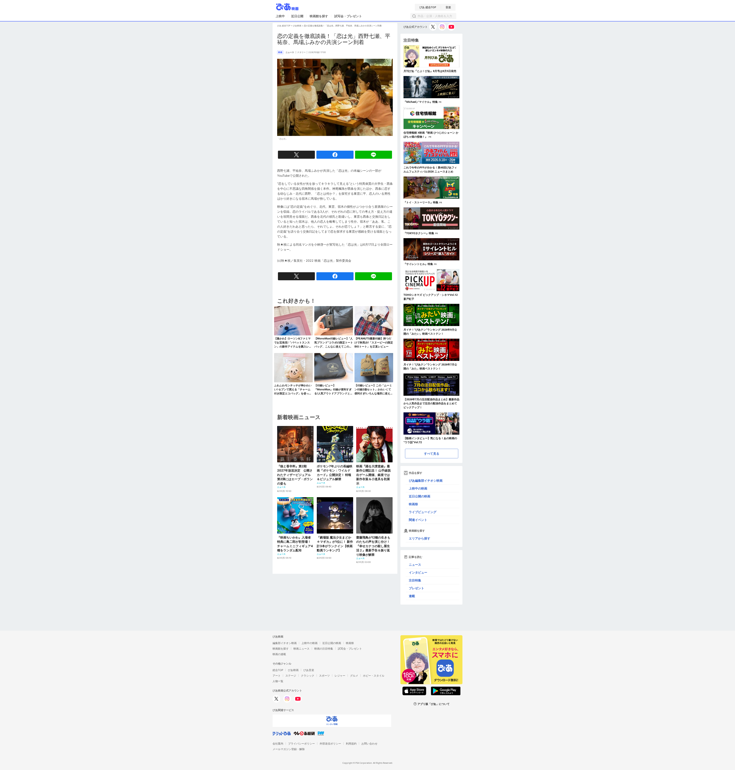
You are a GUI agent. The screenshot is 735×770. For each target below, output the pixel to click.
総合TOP (278, 670)
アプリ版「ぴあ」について (433, 703)
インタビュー (418, 572)
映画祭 (413, 504)
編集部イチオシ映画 (285, 643)
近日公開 (297, 16)
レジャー (340, 675)
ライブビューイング (422, 512)
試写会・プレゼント (348, 16)
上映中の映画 (418, 488)
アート (277, 675)
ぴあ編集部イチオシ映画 (426, 480)
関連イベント (418, 520)
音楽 (448, 7)
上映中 (280, 16)
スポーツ (324, 675)
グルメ (354, 675)
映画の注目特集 (323, 648)
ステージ (290, 675)
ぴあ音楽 (308, 670)
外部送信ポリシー (330, 743)
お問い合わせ (369, 743)
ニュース (415, 564)
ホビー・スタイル (373, 675)
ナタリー (301, 52)
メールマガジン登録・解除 (289, 749)
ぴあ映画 (297, 25)
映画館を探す (319, 16)
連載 (412, 596)
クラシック (307, 675)
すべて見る (431, 453)
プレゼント (416, 588)
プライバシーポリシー (301, 743)
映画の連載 (279, 654)
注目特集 (415, 580)
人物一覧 (278, 681)
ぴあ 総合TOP (427, 7)
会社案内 (278, 743)
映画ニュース (301, 648)
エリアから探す (419, 538)
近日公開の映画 (419, 496)
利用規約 (351, 743)
